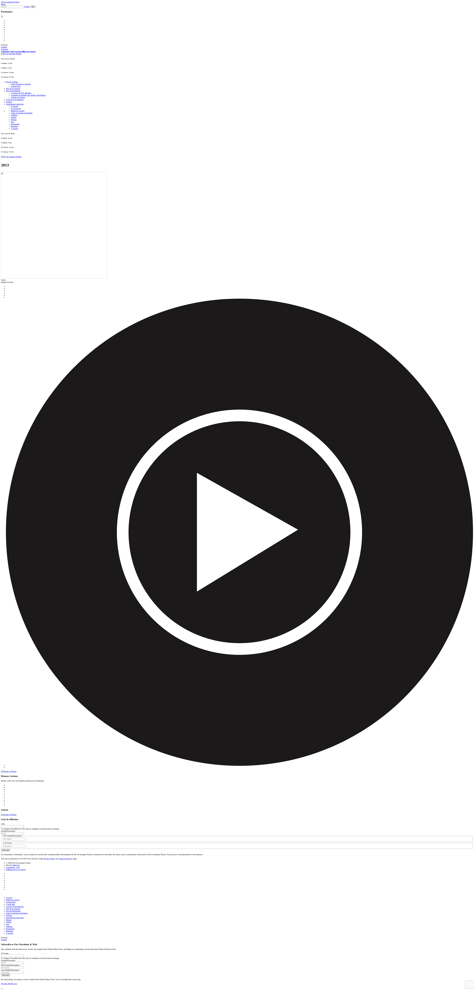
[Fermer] (2, 988)
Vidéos (13, 117)
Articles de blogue (18, 97)
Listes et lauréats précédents (21, 113)
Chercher (4, 49)
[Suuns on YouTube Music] (239, 765)
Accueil (9, 898)
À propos (14, 129)
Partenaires (15, 124)
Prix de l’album (12, 82)
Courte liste (10, 904)
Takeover (16, 865)
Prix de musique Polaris (10, 2)
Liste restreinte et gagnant (21, 84)
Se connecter (16, 109)
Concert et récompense (15, 100)
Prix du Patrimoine (13, 91)
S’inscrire (14, 106)
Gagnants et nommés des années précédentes (28, 95)
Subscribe (5, 850)
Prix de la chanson (13, 89)
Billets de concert (17, 111)
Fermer (27, 7)
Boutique (14, 126)
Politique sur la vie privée (16, 870)
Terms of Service (65, 859)
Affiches (14, 115)
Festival (9, 102)
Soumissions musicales (15, 104)
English (4, 47)
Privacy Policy (49, 859)
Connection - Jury (13, 867)
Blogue (14, 120)
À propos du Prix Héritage (21, 93)
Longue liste (15, 86)
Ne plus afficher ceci (9, 984)
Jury (12, 122)
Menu (3, 4)
